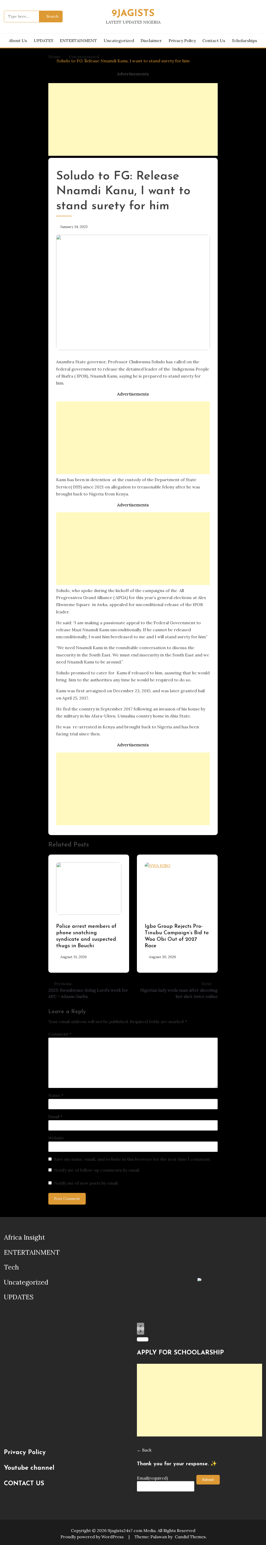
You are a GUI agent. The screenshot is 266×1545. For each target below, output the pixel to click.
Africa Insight (24, 1237)
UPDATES (43, 40)
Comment (59, 1034)
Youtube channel (29, 1468)
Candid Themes (190, 1536)
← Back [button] (144, 1450)
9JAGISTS (133, 13)
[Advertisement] (133, 119)
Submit (208, 1479)
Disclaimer (151, 40)
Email (55, 1116)
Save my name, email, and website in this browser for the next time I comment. (132, 1159)
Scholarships (244, 40)
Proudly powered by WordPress (93, 1536)
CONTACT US (24, 1484)
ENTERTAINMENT (78, 40)
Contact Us (213, 40)
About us (18, 40)
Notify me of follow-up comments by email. (97, 1170)
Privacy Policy (182, 40)
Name (55, 1095)
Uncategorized (119, 40)
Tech (11, 1267)
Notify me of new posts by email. (86, 1183)
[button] (140, 1327)
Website (56, 1137)
